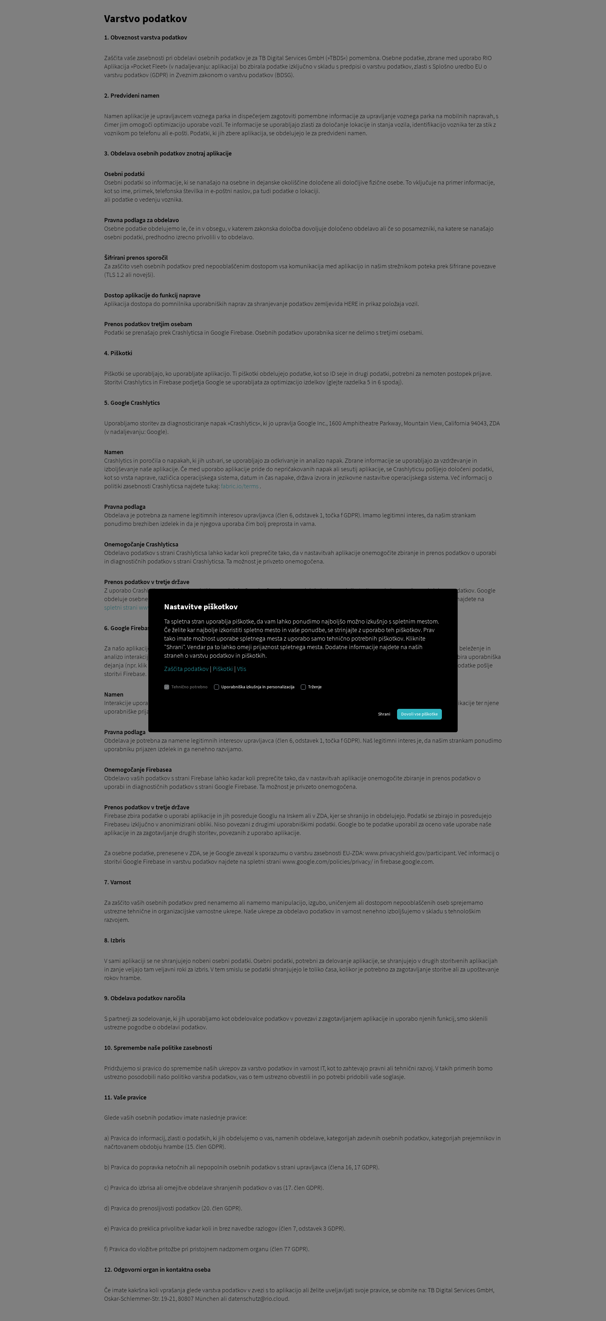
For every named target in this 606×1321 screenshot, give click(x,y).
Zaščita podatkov (186, 669)
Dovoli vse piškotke (419, 714)
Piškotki (223, 669)
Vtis (241, 669)
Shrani (384, 714)
